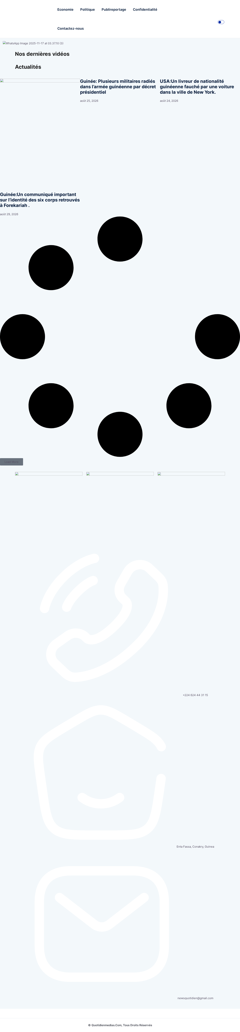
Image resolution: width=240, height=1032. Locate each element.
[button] (11, 461)
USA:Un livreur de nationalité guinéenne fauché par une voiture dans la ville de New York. (197, 87)
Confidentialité (145, 9)
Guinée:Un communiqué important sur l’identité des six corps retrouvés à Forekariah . (40, 200)
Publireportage (114, 9)
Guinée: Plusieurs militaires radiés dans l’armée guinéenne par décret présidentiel (118, 87)
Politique (87, 9)
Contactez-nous (70, 28)
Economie (65, 9)
